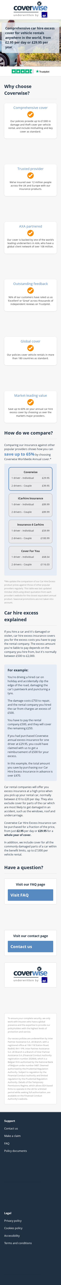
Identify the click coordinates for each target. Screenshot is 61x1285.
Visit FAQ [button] (20, 895)
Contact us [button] (21, 946)
